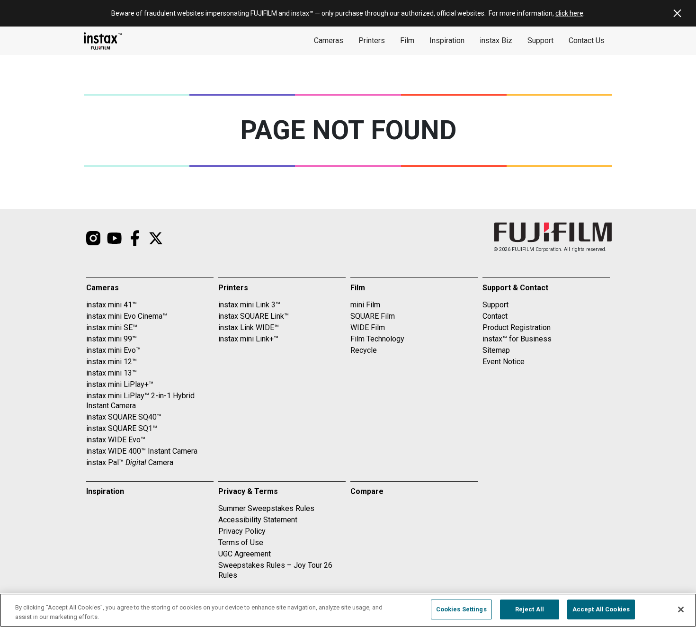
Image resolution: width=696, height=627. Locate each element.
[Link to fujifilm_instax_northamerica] (93, 238)
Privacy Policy (242, 531)
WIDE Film (367, 327)
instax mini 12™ (111, 361)
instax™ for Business (517, 338)
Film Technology (377, 338)
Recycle (363, 350)
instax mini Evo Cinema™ (126, 316)
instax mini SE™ (111, 327)
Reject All (529, 609)
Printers (371, 40)
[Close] (680, 609)
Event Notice (503, 361)
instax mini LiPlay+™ (119, 384)
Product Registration (516, 327)
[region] (348, 610)
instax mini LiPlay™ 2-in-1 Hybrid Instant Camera (140, 400)
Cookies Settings (461, 609)
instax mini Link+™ (248, 338)
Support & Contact (515, 287)
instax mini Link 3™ (249, 304)
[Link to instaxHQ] (114, 238)
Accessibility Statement (257, 519)
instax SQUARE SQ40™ (123, 416)
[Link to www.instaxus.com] (103, 41)
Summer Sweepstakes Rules (266, 508)
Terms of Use (240, 542)
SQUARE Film (372, 316)
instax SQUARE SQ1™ (121, 428)
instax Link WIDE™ (248, 327)
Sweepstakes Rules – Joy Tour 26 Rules (275, 570)
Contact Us (587, 40)
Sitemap (496, 350)
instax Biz (496, 40)
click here (569, 13)
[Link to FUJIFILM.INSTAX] (134, 238)
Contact (495, 316)
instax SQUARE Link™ (253, 316)
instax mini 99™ (111, 338)
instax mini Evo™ (113, 350)
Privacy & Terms (248, 491)
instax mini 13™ (111, 372)
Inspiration (446, 40)
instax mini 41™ (111, 304)
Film (407, 40)
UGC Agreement (244, 553)
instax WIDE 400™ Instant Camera (141, 451)
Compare (367, 491)
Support (540, 40)
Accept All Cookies (601, 609)
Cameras (328, 40)
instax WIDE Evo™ (115, 439)
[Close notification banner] (677, 13)
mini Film (365, 304)
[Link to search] (155, 238)
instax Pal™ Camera (129, 462)
